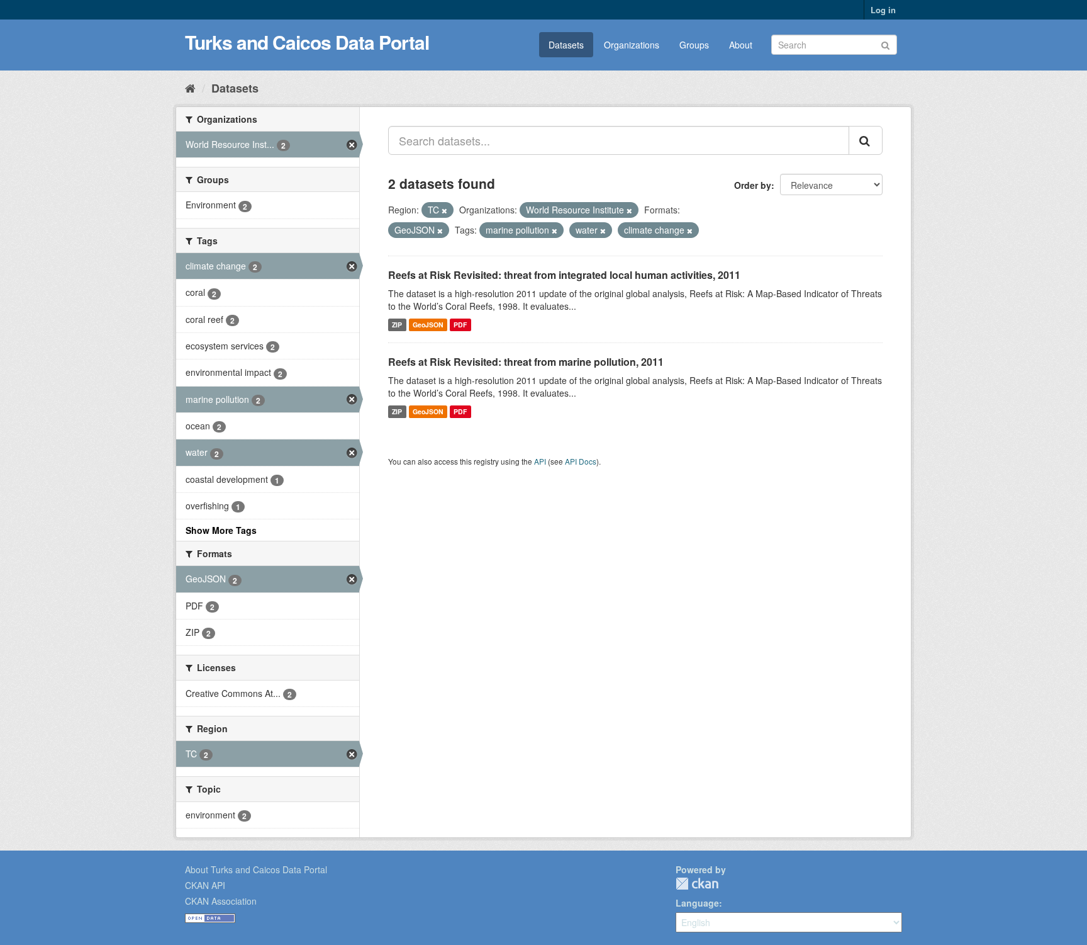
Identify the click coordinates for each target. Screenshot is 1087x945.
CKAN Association (221, 901)
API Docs (580, 461)
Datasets (566, 44)
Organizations (631, 44)
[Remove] (444, 210)
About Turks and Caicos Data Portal (256, 869)
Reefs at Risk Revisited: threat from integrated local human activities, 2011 (564, 275)
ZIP (397, 324)
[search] (866, 140)
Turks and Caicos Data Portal (307, 41)
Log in (883, 10)
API (540, 461)
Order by (752, 185)
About (740, 44)
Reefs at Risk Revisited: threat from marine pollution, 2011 (526, 361)
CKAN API (205, 885)
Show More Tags (221, 530)
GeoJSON (428, 324)
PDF (460, 324)
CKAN (697, 883)
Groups (694, 44)
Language (697, 903)
